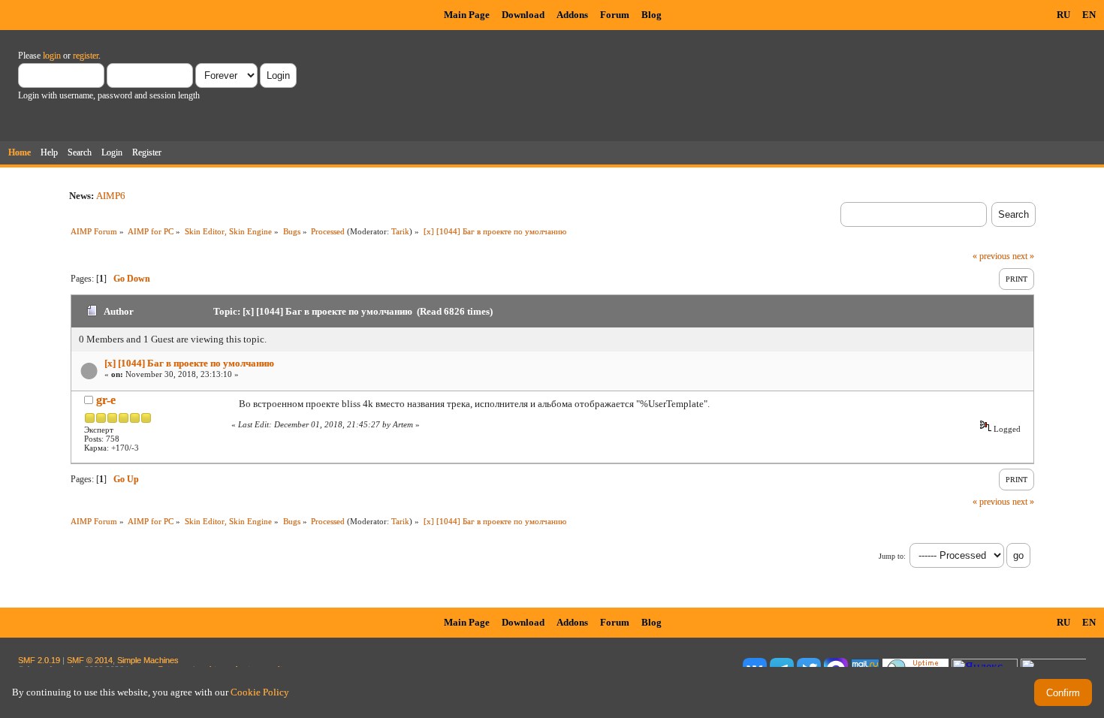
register (85, 55)
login (52, 55)
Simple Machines (148, 660)
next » (1023, 256)
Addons (572, 14)
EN (1089, 14)
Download (523, 14)
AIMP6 (110, 195)
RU (1063, 14)
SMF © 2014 (90, 660)
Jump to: (892, 556)
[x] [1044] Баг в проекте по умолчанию (189, 363)
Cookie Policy (260, 692)
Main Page (467, 14)
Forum (614, 14)
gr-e (106, 400)
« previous (991, 256)
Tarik (400, 231)
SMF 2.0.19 (39, 660)
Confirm (1063, 692)
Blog (651, 14)
